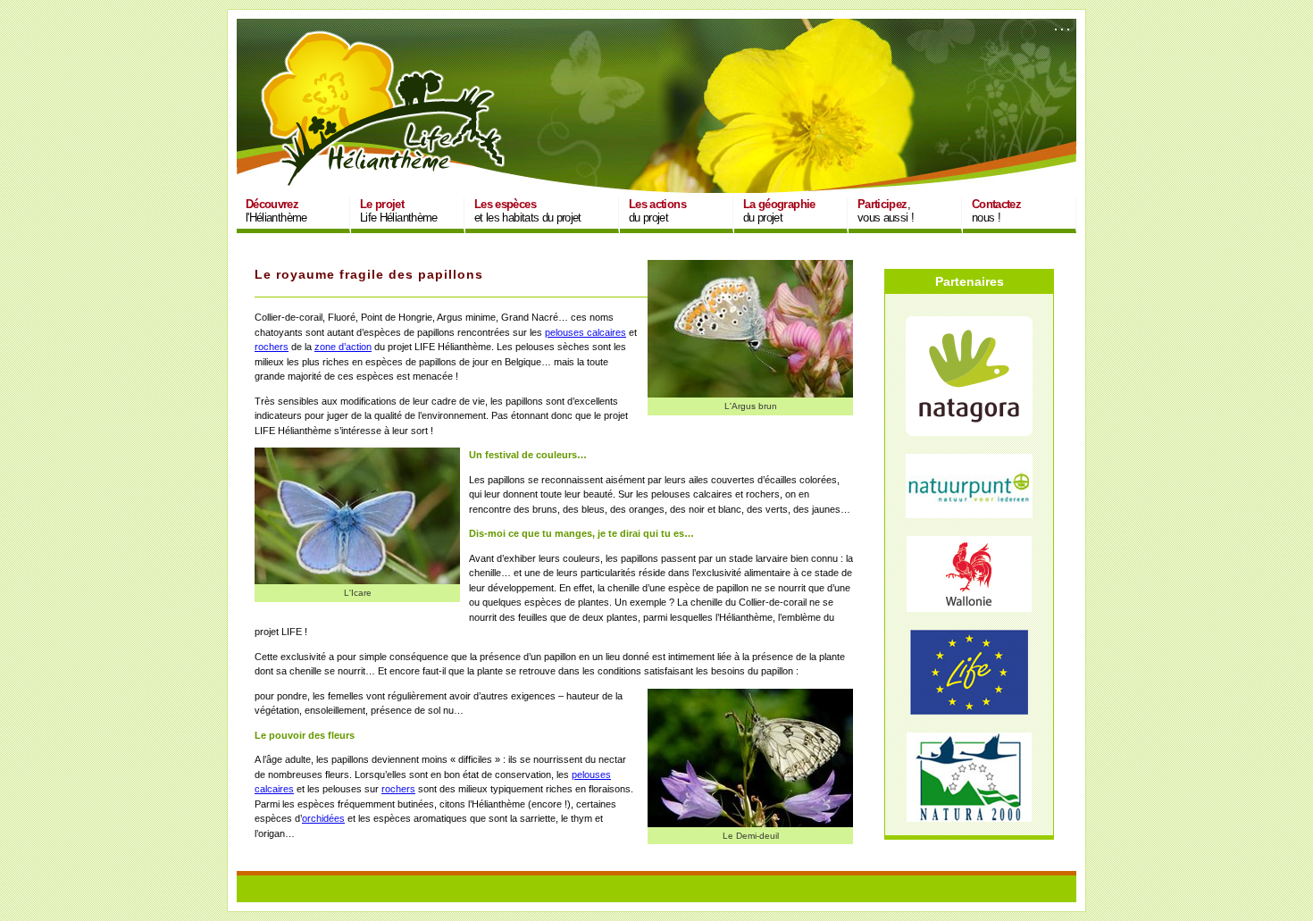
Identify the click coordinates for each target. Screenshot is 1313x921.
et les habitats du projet (527, 210)
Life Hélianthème (399, 210)
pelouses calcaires (585, 332)
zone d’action (343, 346)
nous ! (996, 210)
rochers (272, 346)
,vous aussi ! (885, 210)
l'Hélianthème (276, 210)
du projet (657, 210)
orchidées (323, 818)
